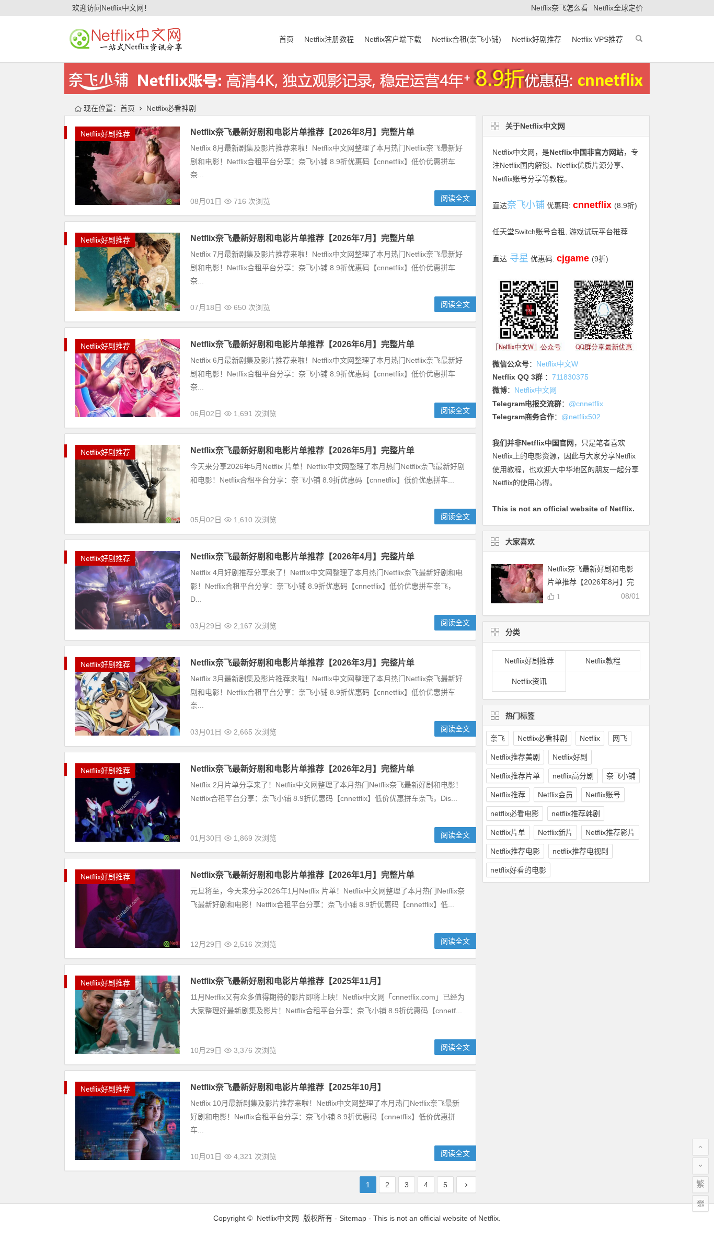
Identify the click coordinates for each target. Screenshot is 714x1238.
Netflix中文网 (513, 152)
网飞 (620, 738)
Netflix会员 (555, 794)
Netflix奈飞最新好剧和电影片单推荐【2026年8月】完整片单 (302, 132)
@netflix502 (581, 416)
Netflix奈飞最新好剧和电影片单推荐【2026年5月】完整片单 (302, 450)
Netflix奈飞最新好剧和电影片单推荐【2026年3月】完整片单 (302, 662)
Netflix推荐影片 (610, 832)
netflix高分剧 (573, 776)
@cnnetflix (586, 403)
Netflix (590, 738)
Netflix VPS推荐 (597, 39)
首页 (286, 39)
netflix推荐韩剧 (575, 813)
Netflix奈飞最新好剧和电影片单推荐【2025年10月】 (288, 1087)
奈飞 (497, 738)
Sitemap (352, 1218)
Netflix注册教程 (329, 39)
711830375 (570, 377)
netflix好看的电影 (518, 870)
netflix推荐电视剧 (580, 851)
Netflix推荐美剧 (515, 757)
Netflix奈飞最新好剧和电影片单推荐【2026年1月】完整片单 (302, 874)
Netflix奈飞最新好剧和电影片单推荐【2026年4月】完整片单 (302, 556)
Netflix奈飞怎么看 (559, 8)
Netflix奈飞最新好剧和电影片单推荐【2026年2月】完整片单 (302, 768)
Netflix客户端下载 (392, 39)
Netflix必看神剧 (542, 738)
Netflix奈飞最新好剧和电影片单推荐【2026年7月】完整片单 (302, 238)
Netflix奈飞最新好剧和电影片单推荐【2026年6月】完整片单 (302, 344)
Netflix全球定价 (618, 8)
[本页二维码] (700, 1203)
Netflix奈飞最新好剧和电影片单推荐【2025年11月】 (288, 981)
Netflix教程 (602, 661)
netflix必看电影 (514, 813)
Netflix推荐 (507, 794)
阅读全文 (455, 198)
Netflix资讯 (529, 681)
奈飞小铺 (621, 776)
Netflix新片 (555, 832)
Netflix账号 (602, 794)
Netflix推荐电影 (515, 851)
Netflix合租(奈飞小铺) (466, 39)
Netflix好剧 (570, 757)
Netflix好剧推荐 (536, 39)
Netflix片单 (507, 832)
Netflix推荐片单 (515, 776)
